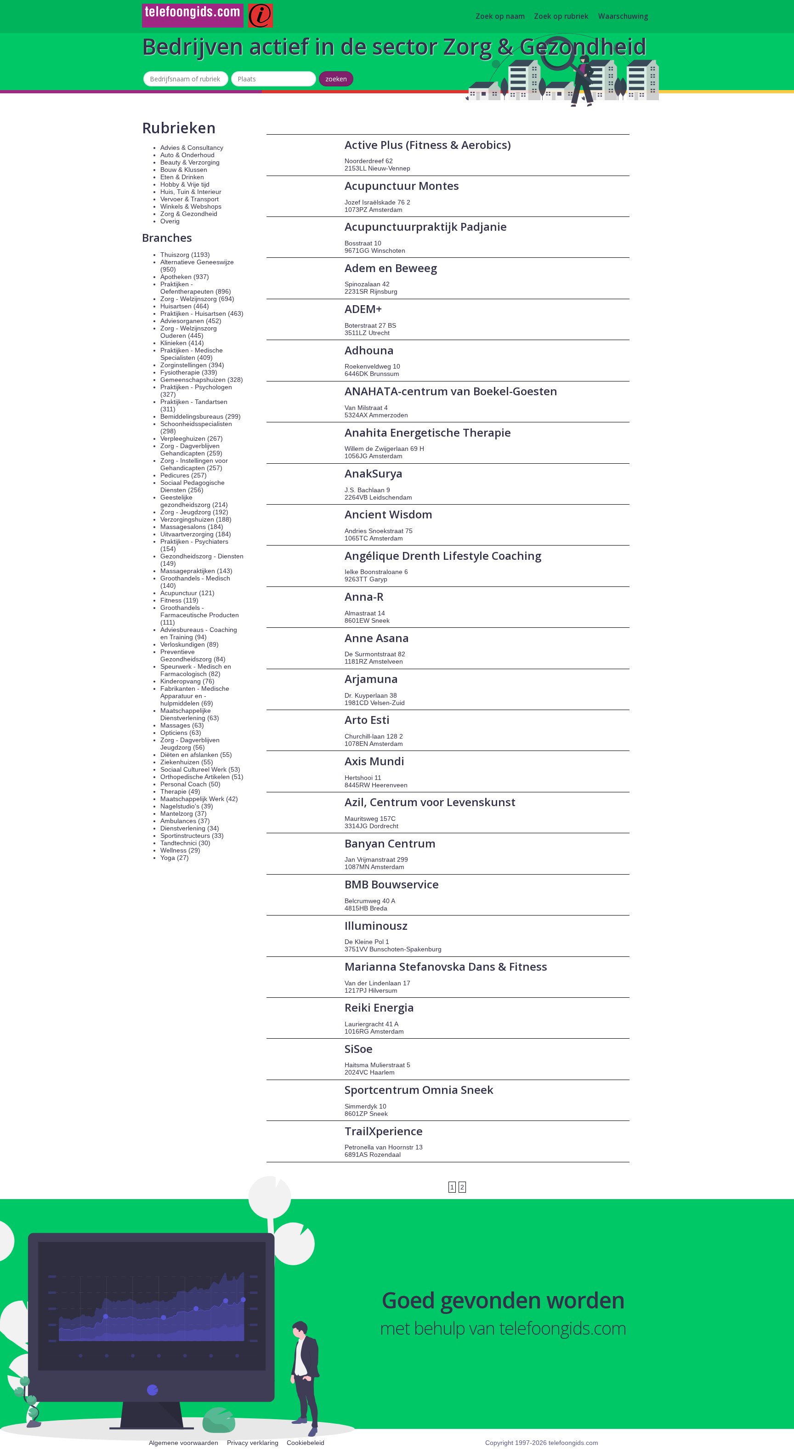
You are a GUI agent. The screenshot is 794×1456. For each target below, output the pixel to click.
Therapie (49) (180, 791)
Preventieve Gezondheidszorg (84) (193, 655)
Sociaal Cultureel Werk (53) (200, 769)
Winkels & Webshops (190, 206)
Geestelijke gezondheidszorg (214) (194, 501)
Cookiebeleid (305, 1442)
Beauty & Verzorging (190, 162)
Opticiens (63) (180, 732)
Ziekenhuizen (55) (186, 762)
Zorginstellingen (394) (192, 365)
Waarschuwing (623, 17)
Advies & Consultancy (191, 147)
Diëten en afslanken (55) (196, 754)
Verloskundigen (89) (189, 644)
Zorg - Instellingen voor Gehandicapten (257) (194, 464)
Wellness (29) (180, 850)
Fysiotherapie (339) (188, 372)
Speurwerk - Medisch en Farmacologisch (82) (195, 670)
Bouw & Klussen (183, 169)
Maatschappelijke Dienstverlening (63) (189, 714)
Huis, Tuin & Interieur (190, 191)
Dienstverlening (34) (189, 828)
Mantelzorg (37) (183, 813)
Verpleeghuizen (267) (191, 438)
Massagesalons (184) (191, 526)
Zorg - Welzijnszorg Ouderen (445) (188, 331)
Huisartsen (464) (184, 306)
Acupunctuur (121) (187, 593)
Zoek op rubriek (561, 17)
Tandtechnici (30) (185, 843)
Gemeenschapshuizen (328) (201, 379)
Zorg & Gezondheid (188, 213)
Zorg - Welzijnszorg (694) (197, 298)
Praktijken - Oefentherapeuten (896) (195, 287)
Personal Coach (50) (190, 784)
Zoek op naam (500, 17)
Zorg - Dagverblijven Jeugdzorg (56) (190, 743)
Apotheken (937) (184, 276)
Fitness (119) (179, 600)
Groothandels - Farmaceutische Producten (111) (199, 615)
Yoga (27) (174, 857)
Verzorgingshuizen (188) (196, 519)
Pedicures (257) (183, 475)
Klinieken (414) (182, 343)
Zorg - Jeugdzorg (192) (194, 512)
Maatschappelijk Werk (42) (199, 798)
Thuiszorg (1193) (185, 254)
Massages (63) (182, 725)
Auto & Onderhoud (187, 155)
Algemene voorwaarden (183, 1442)
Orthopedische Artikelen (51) (202, 776)
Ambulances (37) (185, 821)
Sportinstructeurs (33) (192, 835)
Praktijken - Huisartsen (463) (202, 313)
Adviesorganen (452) (190, 320)
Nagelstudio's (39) (186, 806)
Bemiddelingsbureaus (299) (200, 416)
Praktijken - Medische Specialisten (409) (191, 354)
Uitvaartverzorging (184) (195, 534)
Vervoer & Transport (189, 199)
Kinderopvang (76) (187, 681)
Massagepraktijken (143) (196, 570)
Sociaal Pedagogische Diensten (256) (192, 486)
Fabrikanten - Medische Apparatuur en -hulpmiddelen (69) (194, 696)
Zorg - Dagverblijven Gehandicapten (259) (191, 449)
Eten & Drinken (182, 177)
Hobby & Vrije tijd (185, 184)
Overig (170, 221)
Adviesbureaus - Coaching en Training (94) (198, 633)
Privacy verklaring (252, 1442)
